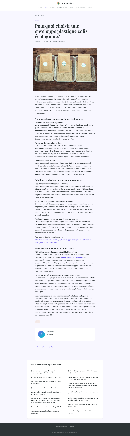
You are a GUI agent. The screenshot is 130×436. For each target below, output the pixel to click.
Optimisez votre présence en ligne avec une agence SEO (82, 405)
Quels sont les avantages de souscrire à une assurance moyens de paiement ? (45, 372)
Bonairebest (68, 3)
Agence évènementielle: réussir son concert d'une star (45, 412)
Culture (52, 7)
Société (89, 7)
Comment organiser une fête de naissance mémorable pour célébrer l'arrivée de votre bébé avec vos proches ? (82, 386)
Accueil (40, 7)
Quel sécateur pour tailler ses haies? (43, 388)
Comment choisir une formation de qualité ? (46, 407)
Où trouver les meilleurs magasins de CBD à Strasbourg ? (46, 382)
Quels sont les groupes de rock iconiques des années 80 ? (82, 372)
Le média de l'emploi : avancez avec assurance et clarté (83, 393)
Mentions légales (61, 426)
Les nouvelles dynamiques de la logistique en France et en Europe (46, 393)
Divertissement (62, 7)
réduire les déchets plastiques (72, 257)
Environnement (80, 7)
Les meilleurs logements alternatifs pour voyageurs (81, 412)
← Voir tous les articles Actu (44, 347)
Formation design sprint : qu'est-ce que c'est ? (46, 377)
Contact (71, 426)
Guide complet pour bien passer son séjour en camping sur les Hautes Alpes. (83, 399)
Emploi (71, 7)
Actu (46, 7)
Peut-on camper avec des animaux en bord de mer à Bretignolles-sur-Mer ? (83, 378)
